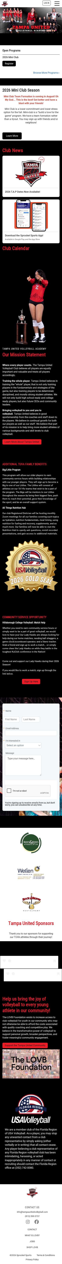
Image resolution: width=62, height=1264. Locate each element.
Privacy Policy (32, 1259)
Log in (46, 3)
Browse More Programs (45, 72)
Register (9, 63)
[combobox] (21, 745)
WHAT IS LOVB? (32, 1235)
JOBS (32, 1241)
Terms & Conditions (46, 1255)
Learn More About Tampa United (22, 441)
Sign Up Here (31, 681)
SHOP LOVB (32, 1247)
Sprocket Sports (24, 1255)
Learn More (12, 135)
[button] (39, 745)
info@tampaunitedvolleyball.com (32, 1212)
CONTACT (32, 1229)
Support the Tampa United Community (25, 1045)
